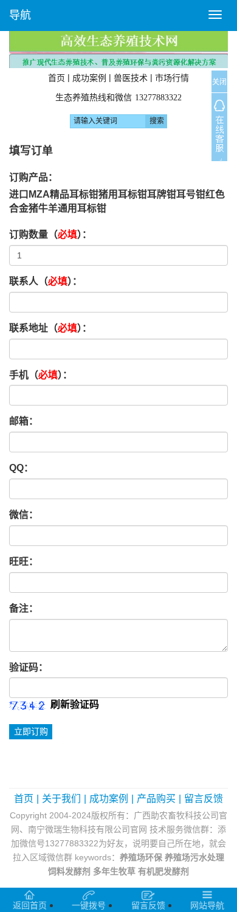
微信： (23, 515)
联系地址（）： (50, 328)
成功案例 (89, 78)
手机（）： (40, 375)
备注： (23, 608)
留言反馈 (203, 798)
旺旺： (23, 561)
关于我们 (61, 798)
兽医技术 (131, 78)
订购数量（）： (50, 234)
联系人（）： (45, 281)
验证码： (28, 667)
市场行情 (172, 78)
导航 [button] (20, 15)
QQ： (21, 468)
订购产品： (33, 177)
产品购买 (156, 798)
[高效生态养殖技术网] (118, 49)
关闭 (219, 82)
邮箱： (23, 421)
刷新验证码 (74, 704)
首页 (56, 78)
